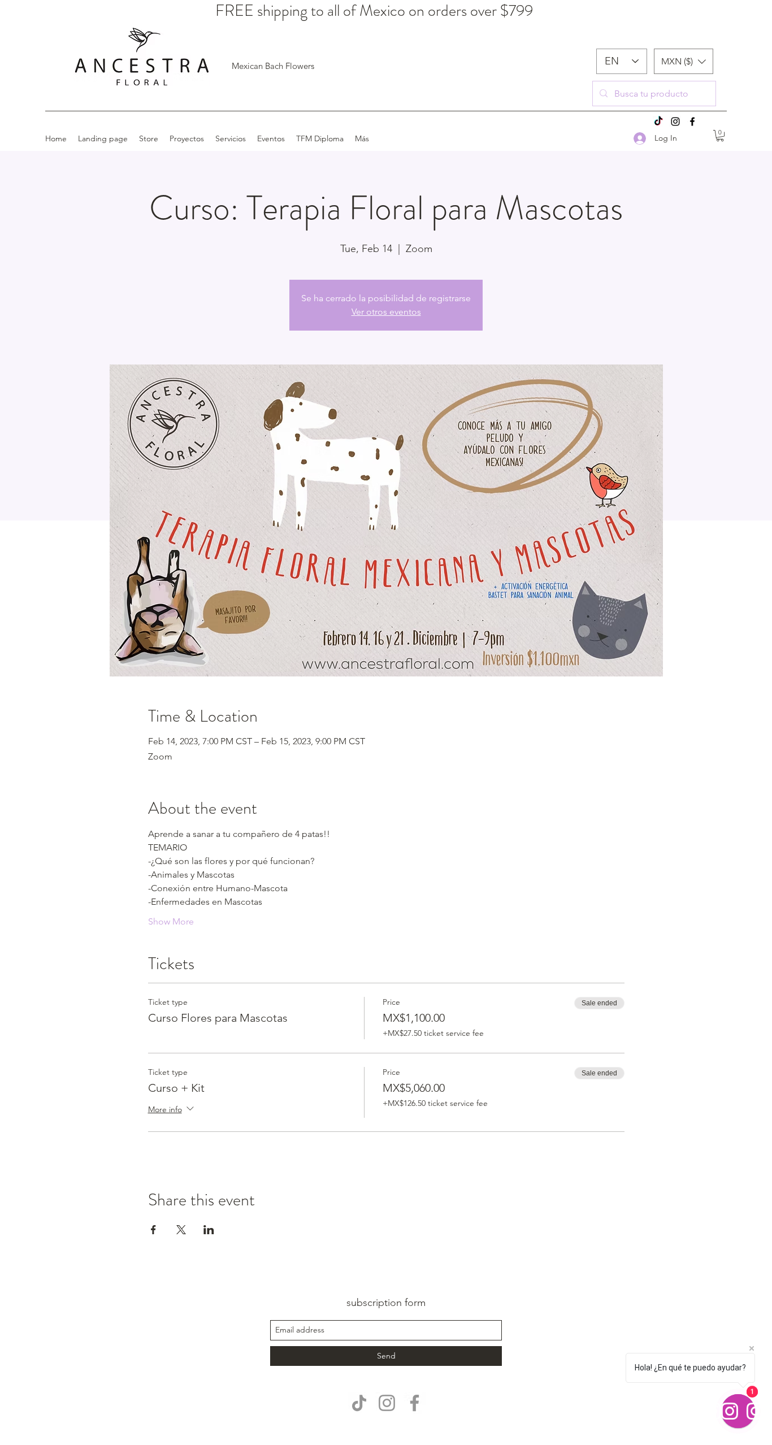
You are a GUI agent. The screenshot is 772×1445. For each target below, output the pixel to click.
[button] (683, 61)
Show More (171, 921)
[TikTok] (658, 121)
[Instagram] (675, 121)
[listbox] (683, 61)
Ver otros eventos (386, 311)
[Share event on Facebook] (153, 1229)
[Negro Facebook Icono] (692, 121)
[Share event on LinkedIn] (208, 1229)
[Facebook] (415, 1403)
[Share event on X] (181, 1229)
